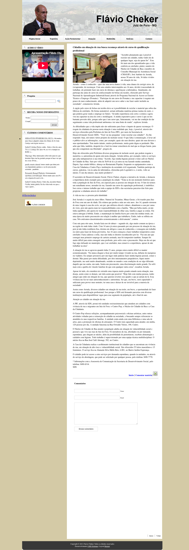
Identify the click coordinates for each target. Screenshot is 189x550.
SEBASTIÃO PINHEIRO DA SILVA (39, 138)
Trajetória (54, 39)
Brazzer (107, 546)
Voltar (158, 536)
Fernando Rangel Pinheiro (35, 173)
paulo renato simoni (32, 164)
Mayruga (28, 155)
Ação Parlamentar (72, 39)
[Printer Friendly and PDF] (157, 375)
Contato (149, 39)
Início (151, 536)
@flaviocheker (29, 195)
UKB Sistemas (93, 546)
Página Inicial (34, 39)
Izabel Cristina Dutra (33, 147)
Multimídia (111, 39)
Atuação (91, 39)
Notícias (129, 39)
